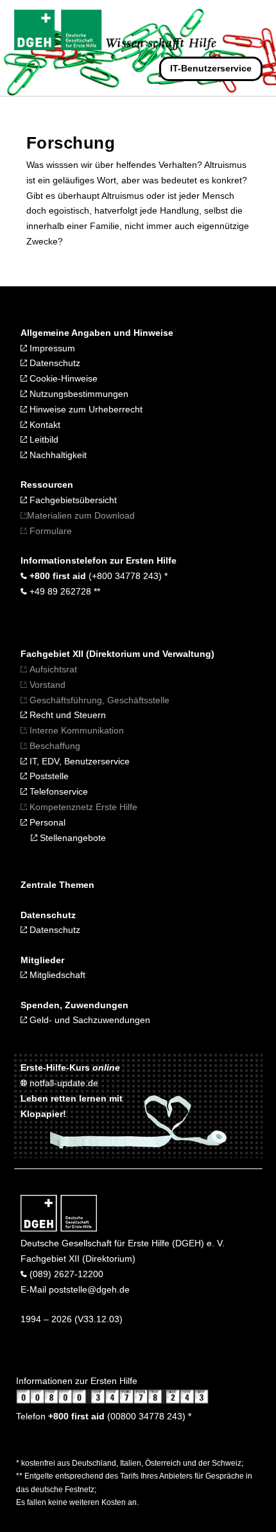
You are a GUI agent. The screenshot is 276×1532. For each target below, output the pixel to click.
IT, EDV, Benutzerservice (80, 761)
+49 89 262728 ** (63, 591)
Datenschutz (53, 363)
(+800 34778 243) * (97, 576)
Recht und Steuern (68, 715)
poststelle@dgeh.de (89, 1289)
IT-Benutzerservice (211, 68)
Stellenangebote (71, 838)
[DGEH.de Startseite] (59, 1228)
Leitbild (42, 439)
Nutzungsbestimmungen (77, 394)
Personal (46, 822)
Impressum (51, 348)
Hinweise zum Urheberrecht (84, 409)
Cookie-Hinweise (62, 378)
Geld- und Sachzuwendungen (88, 1020)
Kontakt (43, 425)
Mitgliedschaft (56, 975)
